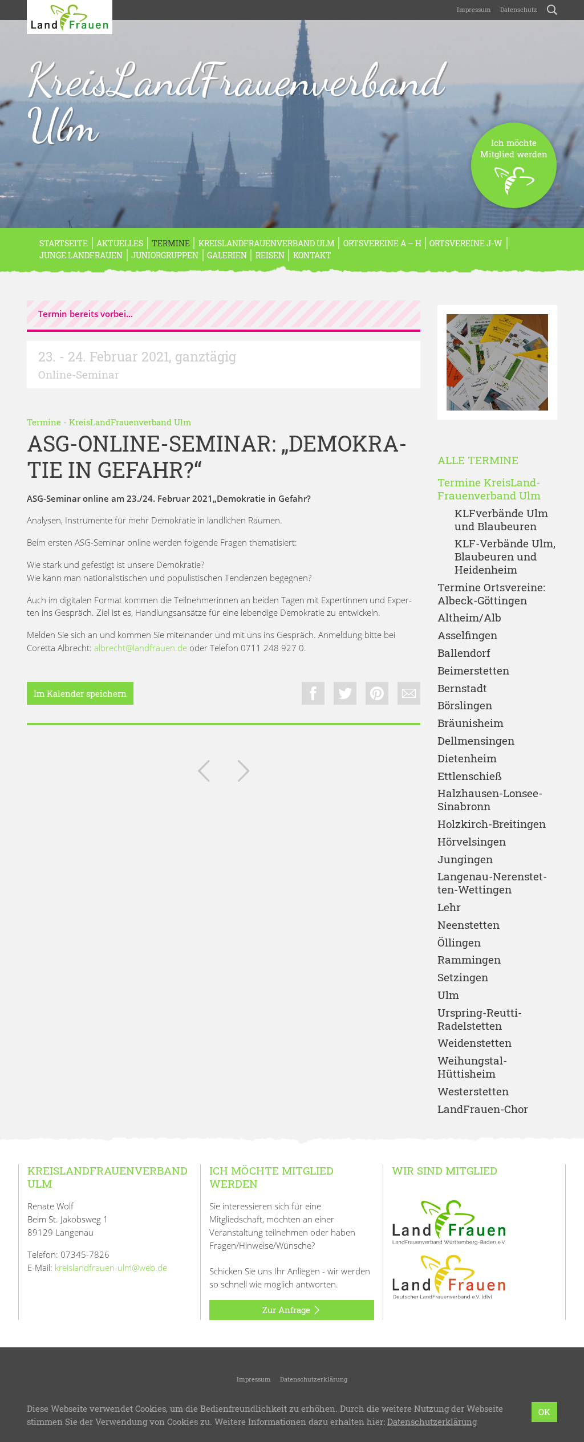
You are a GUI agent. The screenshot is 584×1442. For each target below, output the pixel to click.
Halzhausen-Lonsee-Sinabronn (489, 800)
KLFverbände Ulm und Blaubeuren (501, 520)
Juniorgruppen (164, 255)
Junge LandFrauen (81, 255)
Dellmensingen (475, 741)
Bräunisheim (470, 723)
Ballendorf (463, 653)
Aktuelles (119, 243)
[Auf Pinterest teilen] (377, 693)
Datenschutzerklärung (313, 1379)
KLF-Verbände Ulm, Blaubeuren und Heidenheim (505, 556)
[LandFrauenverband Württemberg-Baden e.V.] (449, 1221)
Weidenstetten (474, 1043)
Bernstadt (462, 688)
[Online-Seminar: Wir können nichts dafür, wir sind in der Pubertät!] (203, 773)
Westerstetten (473, 1091)
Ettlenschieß (469, 776)
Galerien (227, 255)
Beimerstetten (473, 670)
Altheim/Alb (469, 617)
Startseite (63, 243)
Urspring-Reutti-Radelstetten (479, 1019)
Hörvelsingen (471, 841)
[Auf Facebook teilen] (313, 693)
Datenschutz (518, 9)
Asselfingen (467, 635)
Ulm (448, 995)
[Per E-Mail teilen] (409, 693)
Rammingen (469, 959)
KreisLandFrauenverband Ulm (235, 102)
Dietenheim (467, 758)
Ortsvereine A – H (382, 243)
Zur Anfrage (287, 1309)
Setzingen (462, 977)
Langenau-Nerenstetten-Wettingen (492, 883)
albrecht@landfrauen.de (140, 647)
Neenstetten (468, 925)
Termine (171, 243)
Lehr (449, 907)
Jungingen (465, 859)
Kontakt (312, 255)
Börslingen (464, 705)
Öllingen (459, 942)
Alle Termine (477, 460)
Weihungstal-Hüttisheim (472, 1067)
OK (544, 1411)
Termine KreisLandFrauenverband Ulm (489, 489)
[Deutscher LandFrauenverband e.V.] (449, 1276)
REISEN (270, 255)
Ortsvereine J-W (465, 243)
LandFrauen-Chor (482, 1109)
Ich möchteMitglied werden (514, 148)
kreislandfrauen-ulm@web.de (111, 1267)
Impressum (474, 9)
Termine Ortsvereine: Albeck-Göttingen (491, 594)
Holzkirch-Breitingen (491, 824)
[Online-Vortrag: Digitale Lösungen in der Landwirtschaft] (243, 773)
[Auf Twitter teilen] (345, 693)
